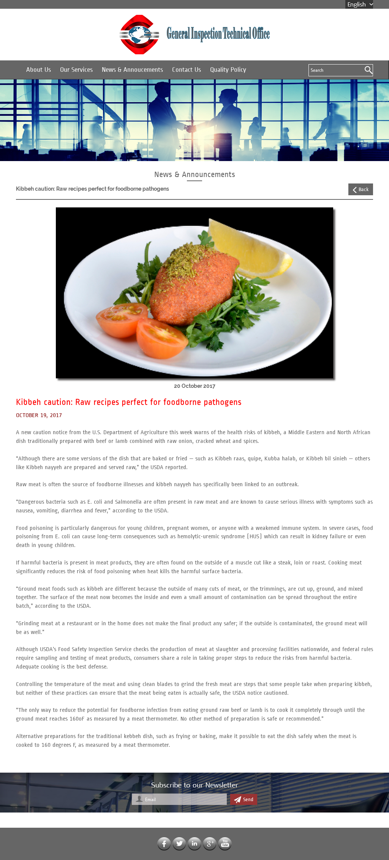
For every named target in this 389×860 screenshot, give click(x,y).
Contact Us (186, 69)
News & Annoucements (132, 69)
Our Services (76, 69)
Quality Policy (228, 69)
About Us (38, 69)
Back (363, 189)
